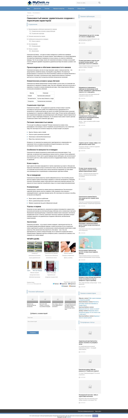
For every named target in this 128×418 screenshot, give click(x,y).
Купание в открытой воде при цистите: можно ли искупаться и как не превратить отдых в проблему (90, 279)
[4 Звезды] (31, 283)
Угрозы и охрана (32, 49)
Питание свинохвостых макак (36, 36)
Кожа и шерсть (34, 41)
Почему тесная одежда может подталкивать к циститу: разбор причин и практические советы (88, 170)
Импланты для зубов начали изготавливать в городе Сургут (89, 303)
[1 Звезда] (27, 283)
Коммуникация (34, 46)
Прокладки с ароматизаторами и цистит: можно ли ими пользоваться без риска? (89, 225)
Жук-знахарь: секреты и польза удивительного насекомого (57, 305)
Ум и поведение (32, 44)
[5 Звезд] (32, 283)
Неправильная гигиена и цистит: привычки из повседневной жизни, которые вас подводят (89, 117)
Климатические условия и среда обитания (42, 31)
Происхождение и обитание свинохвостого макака (42, 29)
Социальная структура (36, 33)
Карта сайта (98, 411)
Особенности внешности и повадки (37, 39)
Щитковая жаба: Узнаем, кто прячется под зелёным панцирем (45, 305)
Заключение (34, 51)
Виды (28, 8)
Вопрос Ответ (81, 8)
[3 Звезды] (30, 283)
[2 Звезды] (28, 283)
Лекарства (71, 8)
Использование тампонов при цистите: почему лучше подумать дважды (88, 252)
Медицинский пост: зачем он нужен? (89, 309)
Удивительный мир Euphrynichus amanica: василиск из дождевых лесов (88, 342)
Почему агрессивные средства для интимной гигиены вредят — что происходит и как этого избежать (89, 62)
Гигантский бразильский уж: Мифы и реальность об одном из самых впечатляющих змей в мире (70, 306)
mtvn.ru (69, 417)
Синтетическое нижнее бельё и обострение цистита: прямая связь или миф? (89, 198)
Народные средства (58, 8)
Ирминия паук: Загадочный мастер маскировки (31, 305)
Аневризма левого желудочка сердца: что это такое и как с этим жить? (89, 312)
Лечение (47, 8)
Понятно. (95, 415)
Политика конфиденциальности (86, 411)
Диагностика (37, 8)
